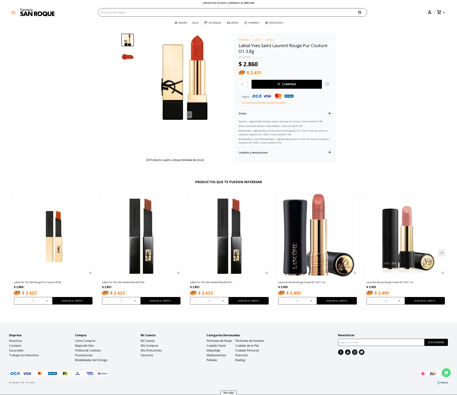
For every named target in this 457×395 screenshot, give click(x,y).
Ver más (228, 392)
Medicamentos (216, 355)
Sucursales (215, 22)
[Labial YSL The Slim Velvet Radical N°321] (229, 235)
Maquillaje (213, 350)
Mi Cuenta (147, 341)
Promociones (84, 355)
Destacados (276, 22)
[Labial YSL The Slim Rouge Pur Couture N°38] (53, 235)
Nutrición (241, 355)
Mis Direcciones (151, 350)
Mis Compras (149, 346)
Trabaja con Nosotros (24, 355)
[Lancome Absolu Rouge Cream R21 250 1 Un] (406, 235)
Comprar (289, 84)
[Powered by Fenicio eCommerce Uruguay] (442, 382)
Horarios (253, 22)
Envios (234, 22)
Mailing (183, 22)
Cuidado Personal (247, 350)
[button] (362, 12)
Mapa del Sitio (84, 346)
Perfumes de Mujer (219, 341)
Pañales (212, 360)
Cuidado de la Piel (247, 346)
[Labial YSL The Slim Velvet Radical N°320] (141, 235)
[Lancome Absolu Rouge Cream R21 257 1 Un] (317, 235)
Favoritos (147, 355)
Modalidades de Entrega (91, 360)
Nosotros (15, 341)
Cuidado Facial (216, 346)
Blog (196, 22)
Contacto (15, 346)
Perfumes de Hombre (249, 341)
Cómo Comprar (85, 341)
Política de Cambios (88, 350)
